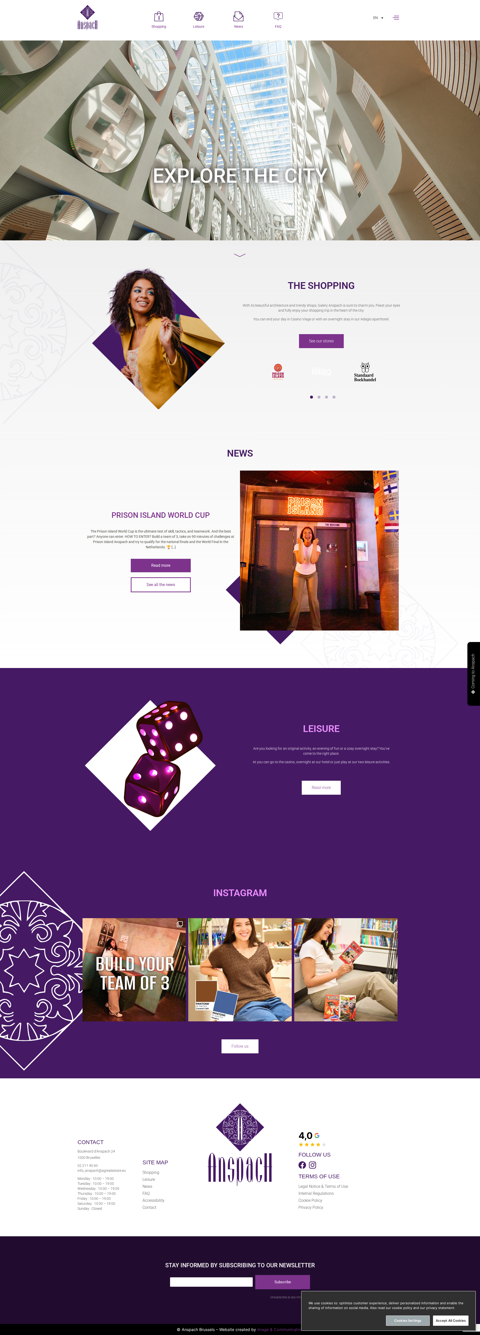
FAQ (146, 1193)
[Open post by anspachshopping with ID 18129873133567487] (346, 969)
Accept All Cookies (451, 1321)
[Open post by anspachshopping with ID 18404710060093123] (134, 969)
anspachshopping (133, 923)
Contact (149, 1207)
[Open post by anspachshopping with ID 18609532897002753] (240, 969)
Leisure (148, 1179)
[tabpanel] (278, 372)
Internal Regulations (316, 1193)
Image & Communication (280, 1329)
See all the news (160, 584)
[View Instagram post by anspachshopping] (180, 1015)
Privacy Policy (310, 1207)
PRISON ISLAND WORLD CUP (161, 515)
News (147, 1186)
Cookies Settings (407, 1321)
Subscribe (282, 1282)
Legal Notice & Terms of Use (323, 1186)
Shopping (150, 1172)
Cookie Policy (310, 1200)
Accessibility (153, 1200)
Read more (160, 565)
